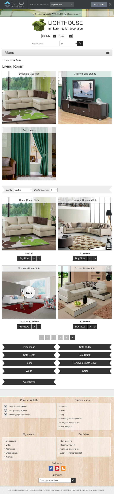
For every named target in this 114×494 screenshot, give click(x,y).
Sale (29, 292)
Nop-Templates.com (46, 490)
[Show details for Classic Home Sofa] (85, 292)
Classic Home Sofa (85, 268)
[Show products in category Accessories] (29, 153)
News (62, 411)
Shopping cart (12, 453)
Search (80, 43)
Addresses (10, 449)
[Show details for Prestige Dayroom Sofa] (85, 223)
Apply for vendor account (71, 453)
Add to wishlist (39, 258)
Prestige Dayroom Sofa (85, 200)
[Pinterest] (57, 468)
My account (11, 441)
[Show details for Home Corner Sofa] (29, 223)
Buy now (99, 4)
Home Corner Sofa (29, 200)
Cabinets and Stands (85, 73)
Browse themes (39, 4)
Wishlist (9, 457)
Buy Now (24, 258)
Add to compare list (34, 258)
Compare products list (69, 423)
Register (38, 14)
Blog (62, 415)
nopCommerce (23, 490)
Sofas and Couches (29, 73)
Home (5, 60)
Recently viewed (67, 445)
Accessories (29, 130)
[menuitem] (84, 407)
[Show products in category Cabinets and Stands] (85, 97)
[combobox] (54, 43)
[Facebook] (50, 468)
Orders (8, 445)
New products (66, 426)
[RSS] (63, 468)
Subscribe (73, 480)
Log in (48, 14)
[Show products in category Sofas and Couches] (29, 97)
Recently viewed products (71, 419)
